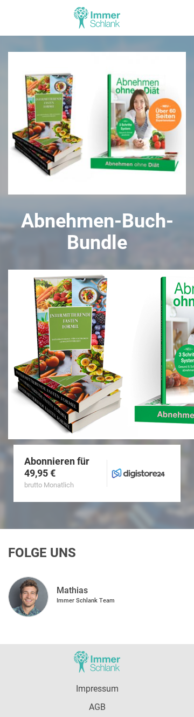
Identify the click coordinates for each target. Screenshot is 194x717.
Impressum (97, 689)
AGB (97, 707)
